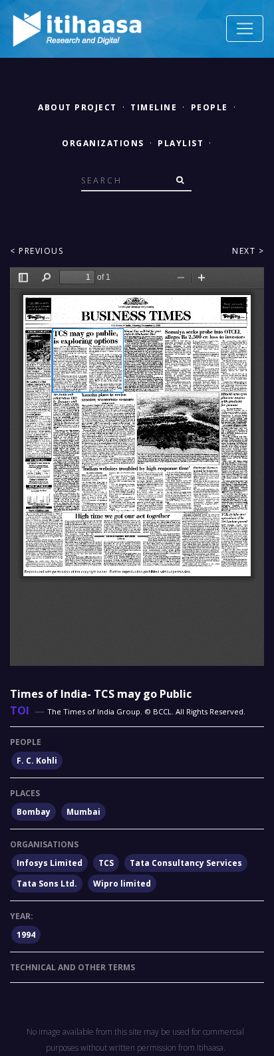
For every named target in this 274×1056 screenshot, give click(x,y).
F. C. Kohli (37, 760)
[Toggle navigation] (244, 28)
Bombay (34, 811)
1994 (26, 934)
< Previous (36, 251)
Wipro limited (122, 883)
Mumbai (83, 811)
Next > (248, 251)
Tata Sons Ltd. (47, 883)
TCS (106, 863)
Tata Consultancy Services (186, 863)
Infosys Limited (49, 863)
